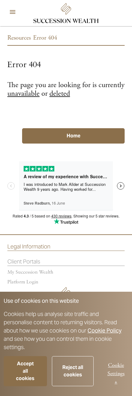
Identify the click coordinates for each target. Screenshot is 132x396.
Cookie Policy (104, 330)
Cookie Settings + (116, 373)
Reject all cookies (72, 371)
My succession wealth (30, 272)
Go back (27, 120)
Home (73, 136)
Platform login (22, 282)
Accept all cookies (25, 371)
